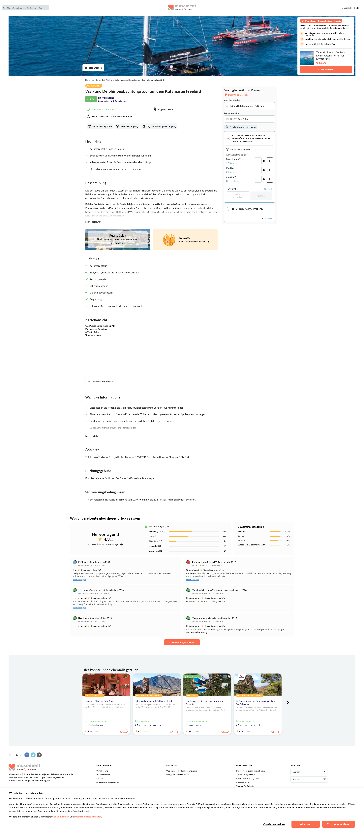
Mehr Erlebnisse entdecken (192, 241)
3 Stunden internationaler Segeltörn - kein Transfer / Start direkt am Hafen (251, 138)
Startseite (89, 80)
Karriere (100, 778)
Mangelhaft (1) (155, 546)
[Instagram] (39, 755)
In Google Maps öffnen (99, 381)
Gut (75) (152, 536)
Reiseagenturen (243, 782)
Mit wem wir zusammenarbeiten (250, 771)
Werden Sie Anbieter (245, 786)
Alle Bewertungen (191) (159, 526)
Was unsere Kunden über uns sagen (181, 771)
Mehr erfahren (326, 69)
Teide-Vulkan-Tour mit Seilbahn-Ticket (153, 701)
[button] (249, 138)
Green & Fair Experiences (107, 782)
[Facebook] (26, 755)
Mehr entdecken (116, 243)
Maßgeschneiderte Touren (178, 774)
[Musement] (182, 8)
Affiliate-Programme (245, 774)
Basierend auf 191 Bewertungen (112, 101)
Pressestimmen (103, 774)
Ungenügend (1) (156, 551)
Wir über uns (102, 771)
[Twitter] (33, 755)
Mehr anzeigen (79, 579)
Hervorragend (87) (157, 531)
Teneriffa (100, 80)
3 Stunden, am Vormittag (247, 208)
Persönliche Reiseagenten (247, 778)
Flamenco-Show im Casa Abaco (100, 701)
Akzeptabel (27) (155, 541)
